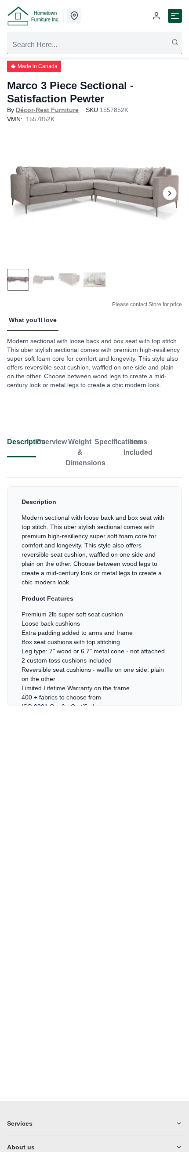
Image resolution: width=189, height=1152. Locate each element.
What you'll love (33, 319)
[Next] (170, 193)
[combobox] (94, 45)
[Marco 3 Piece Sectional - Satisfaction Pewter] (94, 193)
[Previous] (19, 193)
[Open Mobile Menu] (175, 16)
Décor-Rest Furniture (47, 109)
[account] (156, 15)
